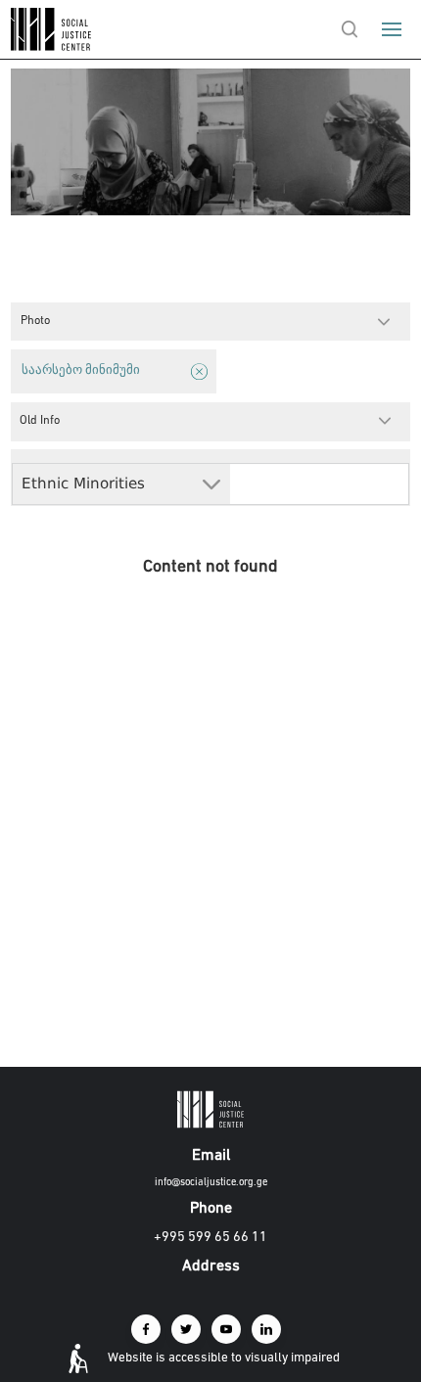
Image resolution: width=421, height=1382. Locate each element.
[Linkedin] (266, 1329)
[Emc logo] (51, 46)
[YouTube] (226, 1329)
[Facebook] (146, 1329)
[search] (349, 29)
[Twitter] (186, 1329)
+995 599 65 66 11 (210, 1237)
